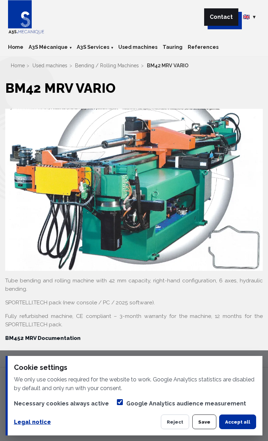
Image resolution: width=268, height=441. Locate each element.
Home (15, 47)
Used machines (137, 47)
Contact (221, 17)
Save (204, 422)
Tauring (173, 47)
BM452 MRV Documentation (43, 338)
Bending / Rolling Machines (107, 65)
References (203, 47)
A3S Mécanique (48, 47)
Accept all (237, 422)
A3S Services (93, 47)
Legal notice (32, 422)
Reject (175, 422)
